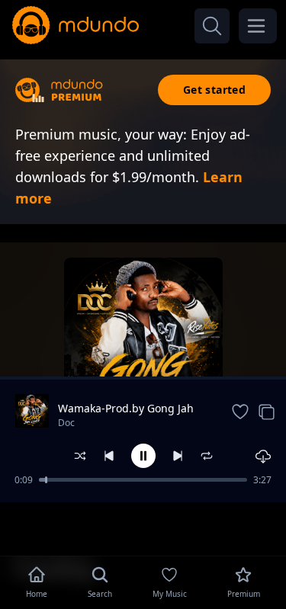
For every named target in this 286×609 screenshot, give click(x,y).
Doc (66, 422)
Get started (214, 89)
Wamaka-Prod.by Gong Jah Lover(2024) (126, 408)
